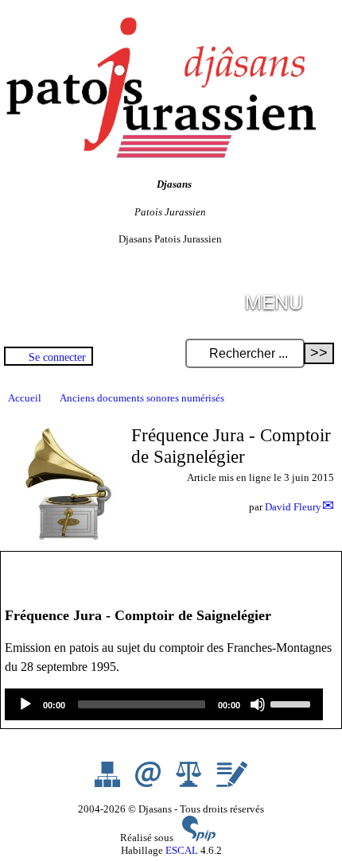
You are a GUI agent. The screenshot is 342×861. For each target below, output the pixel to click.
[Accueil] (159, 155)
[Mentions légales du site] (189, 783)
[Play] (25, 704)
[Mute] (258, 704)
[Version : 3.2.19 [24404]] (199, 838)
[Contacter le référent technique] (149, 783)
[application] (164, 704)
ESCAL (181, 850)
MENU (274, 301)
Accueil (24, 398)
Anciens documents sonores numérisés (142, 398)
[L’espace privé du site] (232, 783)
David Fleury (293, 507)
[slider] (292, 702)
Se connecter (57, 357)
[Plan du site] (108, 783)
